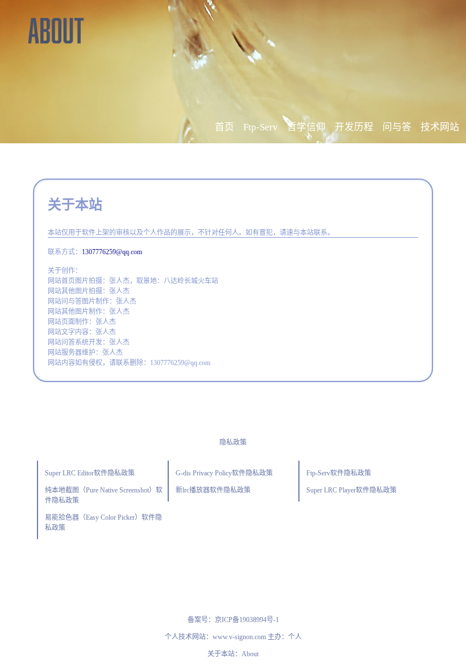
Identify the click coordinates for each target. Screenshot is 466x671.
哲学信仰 (306, 127)
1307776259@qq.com (112, 252)
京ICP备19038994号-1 (247, 620)
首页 (224, 127)
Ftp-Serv (260, 127)
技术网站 (440, 127)
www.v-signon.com (239, 637)
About (250, 654)
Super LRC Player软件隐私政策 (351, 490)
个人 (295, 637)
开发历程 (354, 127)
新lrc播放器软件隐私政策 (213, 490)
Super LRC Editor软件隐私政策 (90, 473)
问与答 (396, 127)
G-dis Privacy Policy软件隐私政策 (224, 473)
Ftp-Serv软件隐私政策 (338, 473)
